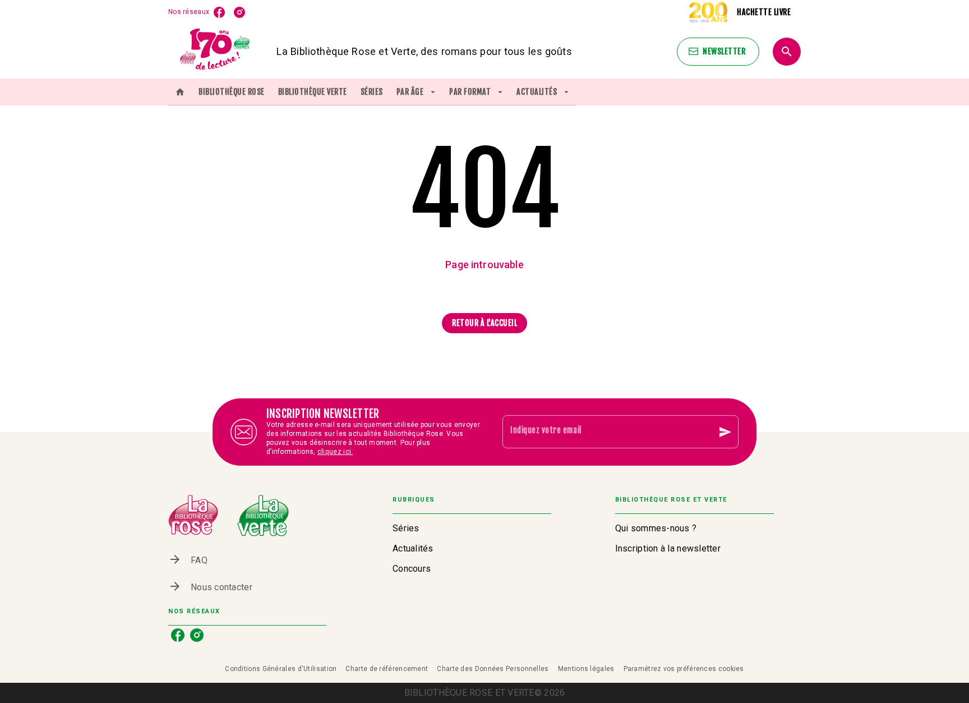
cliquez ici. (335, 452)
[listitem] (219, 12)
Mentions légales (586, 669)
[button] (718, 52)
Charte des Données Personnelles (492, 669)
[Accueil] (215, 51)
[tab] (180, 92)
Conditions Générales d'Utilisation (280, 669)
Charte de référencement (386, 669)
